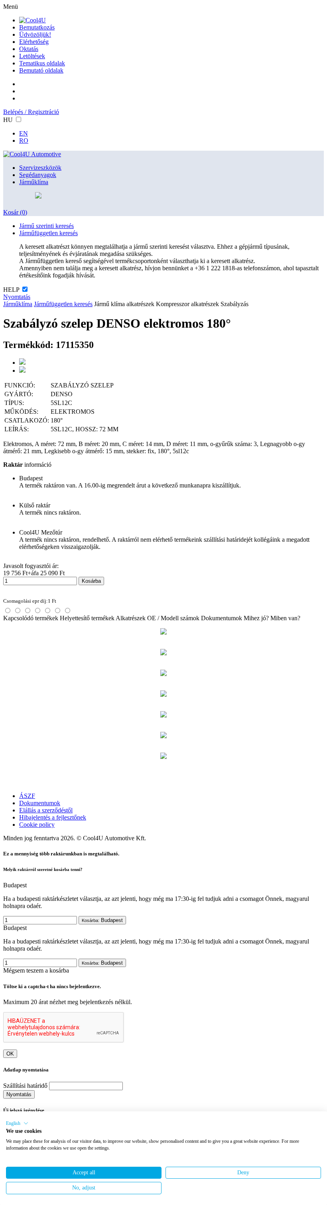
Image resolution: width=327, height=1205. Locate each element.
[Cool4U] (32, 20)
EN (23, 133)
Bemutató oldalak (41, 70)
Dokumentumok (221, 618)
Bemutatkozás (37, 27)
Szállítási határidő (25, 1085)
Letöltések (32, 56)
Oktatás (28, 48)
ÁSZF (27, 795)
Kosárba (91, 581)
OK (10, 1054)
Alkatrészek (131, 618)
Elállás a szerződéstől (46, 810)
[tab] (7, 610)
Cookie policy (37, 824)
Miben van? (285, 618)
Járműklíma (33, 182)
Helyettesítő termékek (87, 618)
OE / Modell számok (173, 618)
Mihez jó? (256, 618)
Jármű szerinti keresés (46, 225)
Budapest (102, 920)
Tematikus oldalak (42, 63)
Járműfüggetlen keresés (48, 233)
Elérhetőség (34, 41)
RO (23, 140)
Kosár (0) (15, 212)
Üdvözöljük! (35, 34)
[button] (17, 1123)
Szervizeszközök (40, 167)
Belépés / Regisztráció (31, 111)
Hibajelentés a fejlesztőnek (52, 817)
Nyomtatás (16, 296)
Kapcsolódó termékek (30, 618)
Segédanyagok (37, 174)
